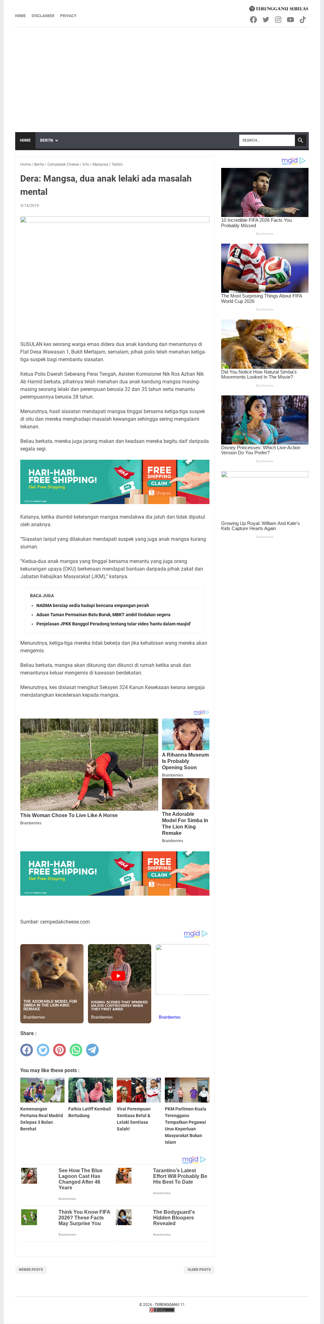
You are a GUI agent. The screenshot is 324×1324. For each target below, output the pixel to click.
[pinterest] (59, 1050)
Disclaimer (43, 16)
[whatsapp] (76, 1050)
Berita (46, 140)
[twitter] (43, 1050)
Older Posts (199, 1270)
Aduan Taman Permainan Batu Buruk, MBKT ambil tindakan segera (103, 614)
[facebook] (26, 1050)
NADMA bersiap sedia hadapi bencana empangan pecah (92, 605)
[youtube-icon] (290, 20)
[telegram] (92, 1050)
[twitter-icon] (266, 20)
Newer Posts (31, 1270)
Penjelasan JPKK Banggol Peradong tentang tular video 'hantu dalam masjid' (113, 623)
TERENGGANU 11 (170, 1304)
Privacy (68, 16)
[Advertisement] (162, 75)
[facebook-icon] (253, 20)
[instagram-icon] (278, 20)
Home (20, 16)
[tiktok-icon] (303, 20)
